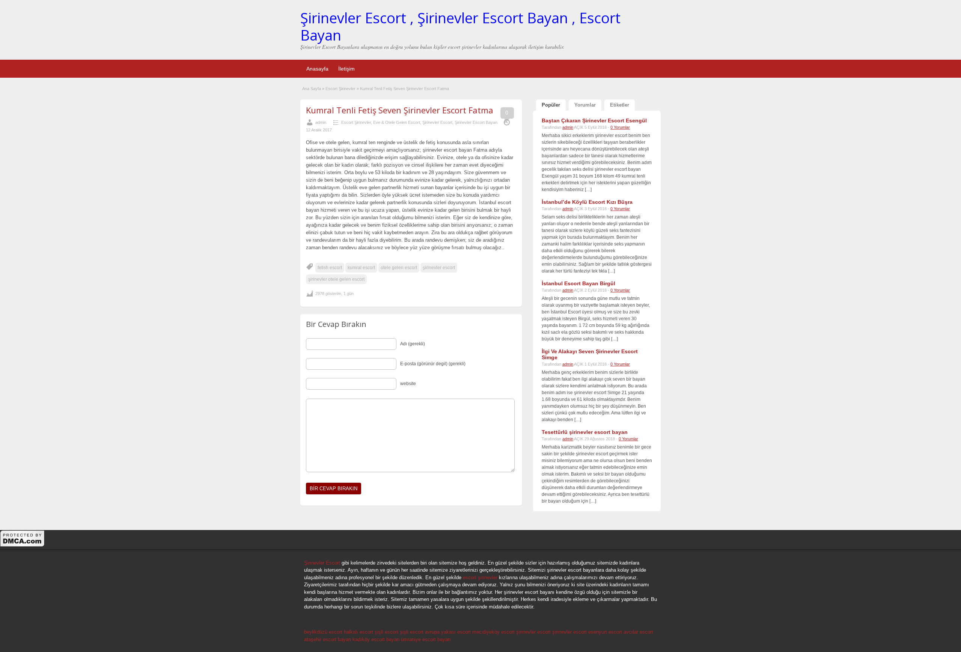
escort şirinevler (480, 577)
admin (320, 122)
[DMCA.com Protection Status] (22, 545)
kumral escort (361, 267)
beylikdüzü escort (323, 632)
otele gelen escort (399, 267)
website (408, 383)
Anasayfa (317, 69)
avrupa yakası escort (448, 632)
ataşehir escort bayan (327, 639)
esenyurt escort (605, 632)
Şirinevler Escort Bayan (476, 122)
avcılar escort (638, 632)
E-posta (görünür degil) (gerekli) (432, 363)
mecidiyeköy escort (493, 632)
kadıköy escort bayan (375, 639)
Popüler (551, 105)
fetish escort (330, 267)
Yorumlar (585, 105)
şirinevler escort (439, 267)
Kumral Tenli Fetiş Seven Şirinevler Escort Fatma (399, 110)
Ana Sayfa (311, 88)
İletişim (346, 69)
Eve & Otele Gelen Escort (396, 122)
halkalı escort (358, 632)
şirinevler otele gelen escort (336, 279)
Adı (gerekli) (412, 343)
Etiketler (619, 105)
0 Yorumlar (620, 127)
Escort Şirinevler (340, 88)
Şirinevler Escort (437, 122)
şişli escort (386, 632)
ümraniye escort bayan (425, 639)
